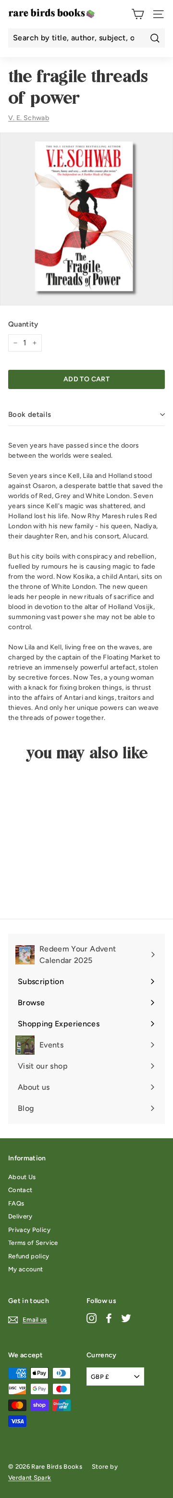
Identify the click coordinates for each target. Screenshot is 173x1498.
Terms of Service (33, 1242)
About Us (22, 1177)
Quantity (23, 324)
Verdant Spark (29, 1477)
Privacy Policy (29, 1229)
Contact (20, 1190)
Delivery (20, 1216)
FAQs (16, 1203)
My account (25, 1269)
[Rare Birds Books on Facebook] (109, 1318)
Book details (29, 414)
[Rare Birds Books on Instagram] (91, 1318)
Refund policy (28, 1256)
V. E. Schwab (28, 118)
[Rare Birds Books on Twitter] (126, 1318)
